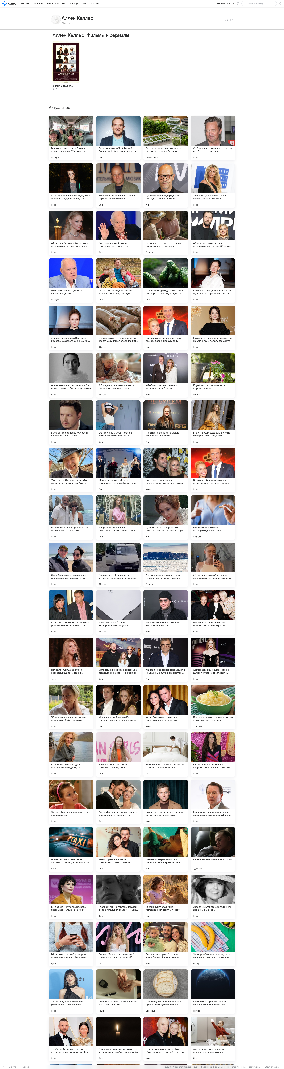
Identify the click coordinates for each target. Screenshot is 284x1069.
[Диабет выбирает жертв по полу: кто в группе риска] (118, 991)
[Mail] (4, 3)
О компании (14, 1067)
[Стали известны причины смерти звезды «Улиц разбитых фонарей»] (118, 1039)
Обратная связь (272, 1067)
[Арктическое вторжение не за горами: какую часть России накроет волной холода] (165, 565)
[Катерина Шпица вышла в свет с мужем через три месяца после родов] (213, 280)
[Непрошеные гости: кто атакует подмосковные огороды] (165, 233)
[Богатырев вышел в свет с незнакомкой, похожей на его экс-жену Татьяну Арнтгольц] (165, 470)
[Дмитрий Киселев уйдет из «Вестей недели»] (71, 280)
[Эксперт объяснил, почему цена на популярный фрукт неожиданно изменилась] (213, 944)
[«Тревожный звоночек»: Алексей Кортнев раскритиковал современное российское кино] (118, 185)
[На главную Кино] (11, 3)
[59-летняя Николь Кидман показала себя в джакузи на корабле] (71, 754)
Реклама (25, 1067)
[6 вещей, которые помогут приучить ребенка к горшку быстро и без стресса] (213, 1039)
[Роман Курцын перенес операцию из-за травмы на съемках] (165, 802)
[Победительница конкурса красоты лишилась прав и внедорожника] (71, 660)
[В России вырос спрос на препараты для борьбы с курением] (213, 517)
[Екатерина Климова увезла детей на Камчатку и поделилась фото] (213, 328)
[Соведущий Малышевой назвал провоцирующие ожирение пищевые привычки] (165, 991)
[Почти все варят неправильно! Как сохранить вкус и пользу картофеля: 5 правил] (213, 707)
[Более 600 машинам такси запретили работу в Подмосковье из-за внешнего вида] (71, 849)
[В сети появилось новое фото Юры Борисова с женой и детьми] (165, 1039)
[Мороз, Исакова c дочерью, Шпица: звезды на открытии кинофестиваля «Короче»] (213, 612)
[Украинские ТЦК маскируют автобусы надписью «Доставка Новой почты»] (118, 565)
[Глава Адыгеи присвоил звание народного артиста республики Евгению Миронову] (213, 802)
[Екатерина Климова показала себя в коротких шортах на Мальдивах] (118, 422)
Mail (5, 1067)
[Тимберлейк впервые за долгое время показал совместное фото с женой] (71, 1039)
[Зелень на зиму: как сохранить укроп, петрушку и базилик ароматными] (165, 138)
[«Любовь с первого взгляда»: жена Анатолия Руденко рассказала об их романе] (165, 375)
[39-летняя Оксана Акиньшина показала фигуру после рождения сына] (213, 565)
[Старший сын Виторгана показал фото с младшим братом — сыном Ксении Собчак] (118, 897)
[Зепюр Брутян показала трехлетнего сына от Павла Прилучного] (118, 849)
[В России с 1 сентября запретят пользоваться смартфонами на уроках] (71, 944)
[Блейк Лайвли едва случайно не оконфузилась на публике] (213, 422)
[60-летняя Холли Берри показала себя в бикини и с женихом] (71, 517)
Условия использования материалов (247, 1067)
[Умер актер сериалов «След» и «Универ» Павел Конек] (71, 422)
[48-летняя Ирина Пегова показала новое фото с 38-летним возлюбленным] (213, 233)
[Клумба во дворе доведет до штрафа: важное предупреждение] (213, 375)
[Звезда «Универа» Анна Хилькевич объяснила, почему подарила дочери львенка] (165, 897)
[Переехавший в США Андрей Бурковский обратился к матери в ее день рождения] (118, 138)
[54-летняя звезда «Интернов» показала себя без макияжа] (71, 707)
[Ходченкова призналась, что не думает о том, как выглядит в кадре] (213, 660)
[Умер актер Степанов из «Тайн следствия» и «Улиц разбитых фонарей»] (71, 470)
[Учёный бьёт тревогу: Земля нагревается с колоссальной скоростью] (213, 991)
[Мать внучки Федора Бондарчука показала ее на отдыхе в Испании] (118, 660)
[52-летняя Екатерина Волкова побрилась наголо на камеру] (71, 897)
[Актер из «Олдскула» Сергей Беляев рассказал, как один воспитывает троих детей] (118, 280)
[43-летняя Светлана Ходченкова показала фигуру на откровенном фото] (71, 233)
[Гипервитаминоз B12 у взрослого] (213, 849)
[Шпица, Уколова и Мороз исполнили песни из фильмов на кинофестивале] (118, 470)
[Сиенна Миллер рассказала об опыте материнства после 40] (118, 944)
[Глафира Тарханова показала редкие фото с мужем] (165, 422)
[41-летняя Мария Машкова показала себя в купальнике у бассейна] (165, 849)
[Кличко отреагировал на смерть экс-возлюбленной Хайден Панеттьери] (165, 328)
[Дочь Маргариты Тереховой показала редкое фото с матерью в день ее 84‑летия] (165, 517)
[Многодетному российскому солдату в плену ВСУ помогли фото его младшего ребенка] (71, 138)
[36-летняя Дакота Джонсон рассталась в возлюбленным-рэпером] (71, 991)
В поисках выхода (62, 86)
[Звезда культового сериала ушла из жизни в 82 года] (213, 897)
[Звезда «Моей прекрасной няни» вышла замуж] (71, 802)
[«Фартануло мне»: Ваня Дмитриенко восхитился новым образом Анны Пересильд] (118, 517)
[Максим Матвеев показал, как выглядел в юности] (165, 612)
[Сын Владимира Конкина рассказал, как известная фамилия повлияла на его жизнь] (118, 233)
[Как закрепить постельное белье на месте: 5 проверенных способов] (165, 754)
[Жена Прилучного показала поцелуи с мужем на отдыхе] (165, 707)
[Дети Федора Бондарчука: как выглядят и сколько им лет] (165, 185)
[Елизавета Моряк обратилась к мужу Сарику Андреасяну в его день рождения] (165, 944)
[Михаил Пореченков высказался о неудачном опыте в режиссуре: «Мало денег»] (165, 660)
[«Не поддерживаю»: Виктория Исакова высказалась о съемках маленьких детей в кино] (71, 328)
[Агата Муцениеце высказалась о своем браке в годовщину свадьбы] (118, 802)
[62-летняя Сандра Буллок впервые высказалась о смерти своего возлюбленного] (213, 754)
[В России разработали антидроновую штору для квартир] (118, 612)
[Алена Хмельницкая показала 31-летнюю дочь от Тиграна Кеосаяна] (71, 375)
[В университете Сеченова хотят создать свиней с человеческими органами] (118, 328)
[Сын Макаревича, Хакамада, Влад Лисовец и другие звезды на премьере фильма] (71, 185)
